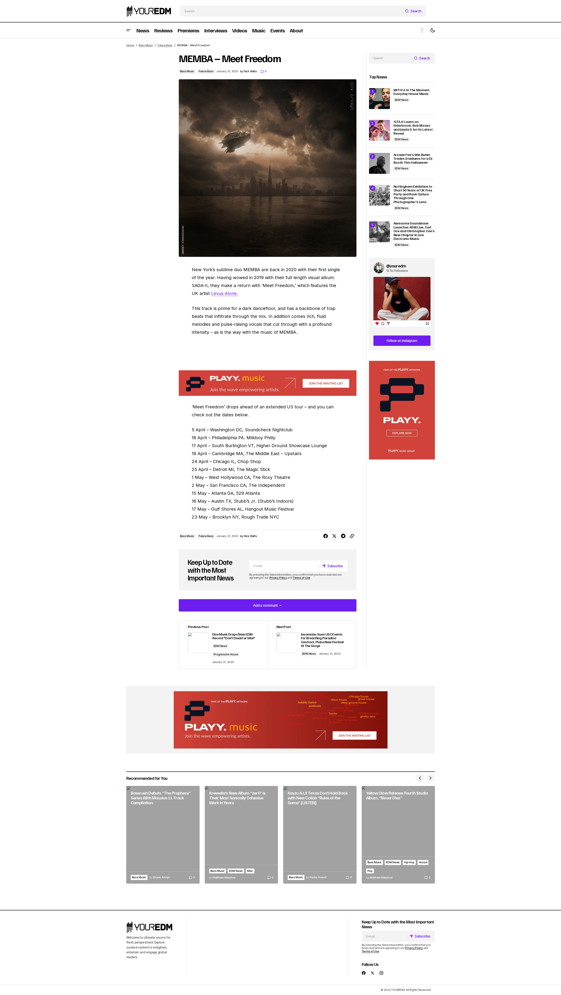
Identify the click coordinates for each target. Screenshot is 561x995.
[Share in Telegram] (343, 536)
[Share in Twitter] (334, 536)
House (423, 862)
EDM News (220, 646)
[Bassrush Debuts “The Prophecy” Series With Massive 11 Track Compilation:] (162, 835)
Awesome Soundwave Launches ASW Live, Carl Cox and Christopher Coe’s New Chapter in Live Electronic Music (414, 231)
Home (130, 45)
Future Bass (165, 45)
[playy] (267, 383)
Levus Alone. (224, 293)
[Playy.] (281, 720)
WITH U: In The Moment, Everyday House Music (411, 92)
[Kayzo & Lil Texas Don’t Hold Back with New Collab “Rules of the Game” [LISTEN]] (319, 835)
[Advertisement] (402, 410)
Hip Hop (409, 862)
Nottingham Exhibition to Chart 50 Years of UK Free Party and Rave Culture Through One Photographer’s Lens (412, 194)
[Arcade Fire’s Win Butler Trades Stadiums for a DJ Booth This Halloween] (379, 163)
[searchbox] (291, 11)
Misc (250, 871)
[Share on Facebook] (325, 536)
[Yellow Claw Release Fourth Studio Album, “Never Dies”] (398, 835)
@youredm (396, 266)
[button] (128, 30)
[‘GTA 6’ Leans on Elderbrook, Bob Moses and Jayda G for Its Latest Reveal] (379, 130)
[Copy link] (352, 536)
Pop (370, 871)
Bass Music (146, 45)
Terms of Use (301, 577)
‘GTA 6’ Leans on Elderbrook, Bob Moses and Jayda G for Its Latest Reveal (413, 127)
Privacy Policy (278, 577)
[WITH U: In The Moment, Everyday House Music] (379, 98)
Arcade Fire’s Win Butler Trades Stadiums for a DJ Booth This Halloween (412, 159)
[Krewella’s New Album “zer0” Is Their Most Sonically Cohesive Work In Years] (241, 835)
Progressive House (226, 654)
